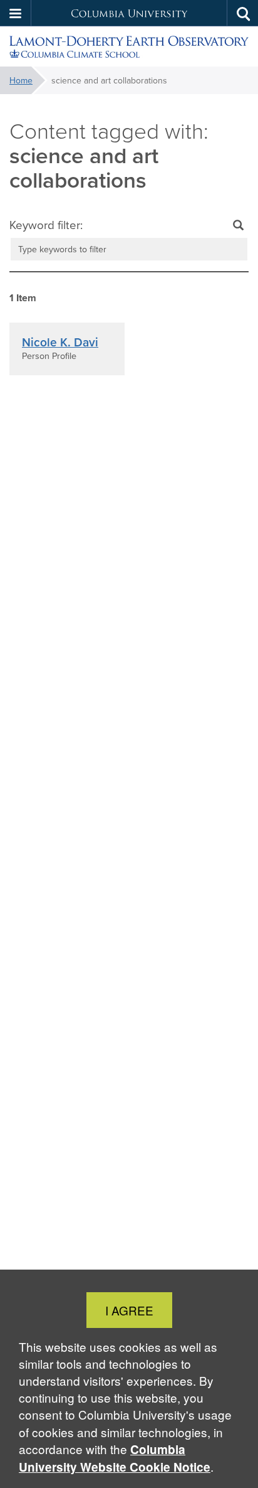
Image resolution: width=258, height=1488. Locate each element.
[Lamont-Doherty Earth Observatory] (129, 47)
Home (21, 80)
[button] (15, 13)
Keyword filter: (46, 225)
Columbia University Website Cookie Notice (114, 1458)
